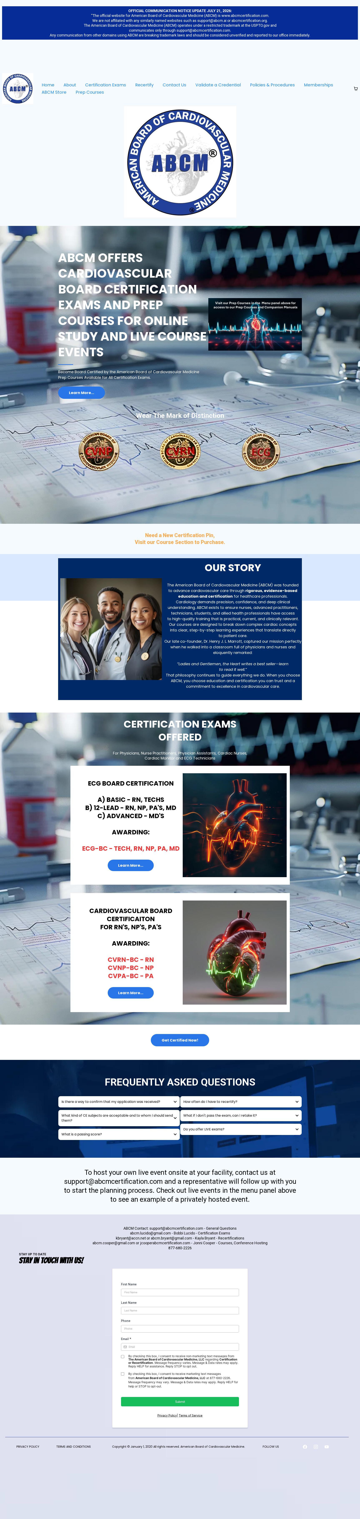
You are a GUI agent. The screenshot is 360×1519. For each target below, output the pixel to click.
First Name (129, 1284)
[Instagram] (315, 1446)
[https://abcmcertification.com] (17, 88)
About (70, 85)
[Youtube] (326, 1446)
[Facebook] (305, 1446)
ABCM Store (54, 92)
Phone (125, 1321)
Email (126, 1339)
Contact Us (174, 85)
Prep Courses (90, 92)
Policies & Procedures (272, 85)
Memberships (318, 85)
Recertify (144, 85)
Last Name (129, 1302)
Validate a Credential (218, 85)
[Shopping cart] (356, 89)
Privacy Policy (167, 1415)
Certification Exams (105, 85)
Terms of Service (190, 1415)
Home (48, 85)
